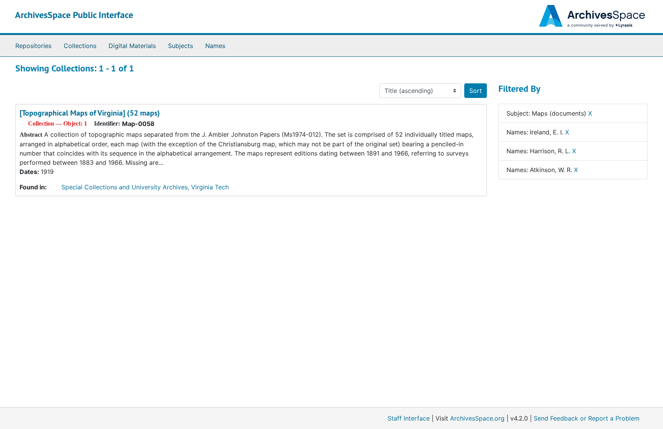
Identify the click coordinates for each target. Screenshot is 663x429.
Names (215, 46)
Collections (80, 46)
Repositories (33, 46)
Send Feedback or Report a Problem (587, 418)
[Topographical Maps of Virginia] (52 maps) (90, 113)
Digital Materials (132, 46)
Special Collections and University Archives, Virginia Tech (145, 187)
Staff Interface (409, 418)
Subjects (180, 46)
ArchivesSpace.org (477, 418)
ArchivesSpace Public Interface (74, 15)
